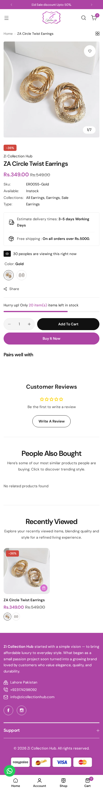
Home (8, 33)
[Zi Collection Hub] (51, 17)
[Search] (83, 17)
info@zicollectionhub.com (32, 697)
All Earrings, (36, 197)
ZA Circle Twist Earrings (24, 600)
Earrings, (54, 197)
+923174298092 (23, 689)
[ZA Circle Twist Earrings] (27, 571)
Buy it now (51, 338)
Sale (65, 197)
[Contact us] (9, 771)
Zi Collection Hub (18, 156)
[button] (11, 4)
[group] (51, 89)
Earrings (33, 204)
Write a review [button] (52, 421)
